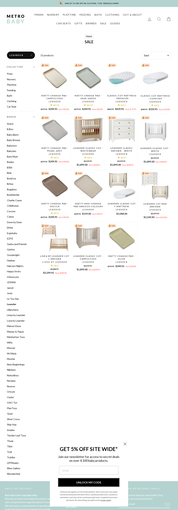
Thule (10, 440)
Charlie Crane (14, 200)
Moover (11, 347)
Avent (10, 123)
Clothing (11, 101)
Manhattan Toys (16, 336)
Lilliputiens (13, 309)
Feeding (11, 90)
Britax (10, 183)
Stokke (11, 430)
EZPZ (10, 238)
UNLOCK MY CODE (88, 482)
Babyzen (11, 151)
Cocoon (11, 211)
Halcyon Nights (15, 265)
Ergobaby (12, 233)
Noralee (11, 380)
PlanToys (12, 408)
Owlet (10, 397)
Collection (15, 67)
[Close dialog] (125, 444)
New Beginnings (16, 364)
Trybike (11, 457)
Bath (9, 95)
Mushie (11, 358)
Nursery (11, 79)
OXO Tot (12, 402)
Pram (10, 73)
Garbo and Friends (17, 244)
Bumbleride (13, 194)
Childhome (13, 205)
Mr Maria (11, 353)
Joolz (9, 293)
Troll (9, 451)
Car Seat (11, 106)
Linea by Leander (16, 315)
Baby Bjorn (13, 134)
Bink (9, 172)
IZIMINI (11, 282)
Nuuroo (11, 386)
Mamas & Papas (15, 331)
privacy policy (106, 500)
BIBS (9, 167)
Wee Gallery (13, 468)
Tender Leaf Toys (16, 435)
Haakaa (11, 260)
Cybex (10, 216)
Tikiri (9, 446)
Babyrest (12, 145)
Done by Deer (14, 222)
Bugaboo (12, 189)
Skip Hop (12, 424)
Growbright (13, 255)
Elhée (10, 227)
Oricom (11, 391)
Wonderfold (13, 473)
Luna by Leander (16, 320)
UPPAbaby (13, 462)
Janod (10, 287)
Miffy (10, 342)
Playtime (11, 84)
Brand (11, 117)
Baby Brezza (13, 140)
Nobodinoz (13, 375)
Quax (10, 413)
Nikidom (11, 369)
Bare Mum (12, 156)
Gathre (11, 249)
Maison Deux (14, 326)
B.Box (10, 129)
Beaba (10, 161)
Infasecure (13, 276)
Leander (16, 55)
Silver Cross (13, 419)
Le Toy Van (13, 298)
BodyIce (11, 178)
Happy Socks (14, 271)
